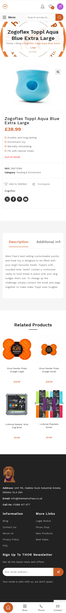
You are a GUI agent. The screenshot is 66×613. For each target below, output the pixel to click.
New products (44, 533)
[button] (58, 72)
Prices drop (42, 527)
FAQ (5, 545)
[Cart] (60, 6)
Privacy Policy (11, 539)
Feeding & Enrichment (28, 172)
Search (59, 17)
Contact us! (10, 527)
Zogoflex (10, 190)
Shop (18, 43)
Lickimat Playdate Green (49, 426)
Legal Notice (43, 520)
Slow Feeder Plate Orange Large (17, 370)
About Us (8, 533)
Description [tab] (19, 242)
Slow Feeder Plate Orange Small (49, 370)
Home (9, 43)
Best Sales (42, 539)
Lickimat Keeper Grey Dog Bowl (16, 426)
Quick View (22, 359)
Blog (5, 520)
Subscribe (58, 572)
